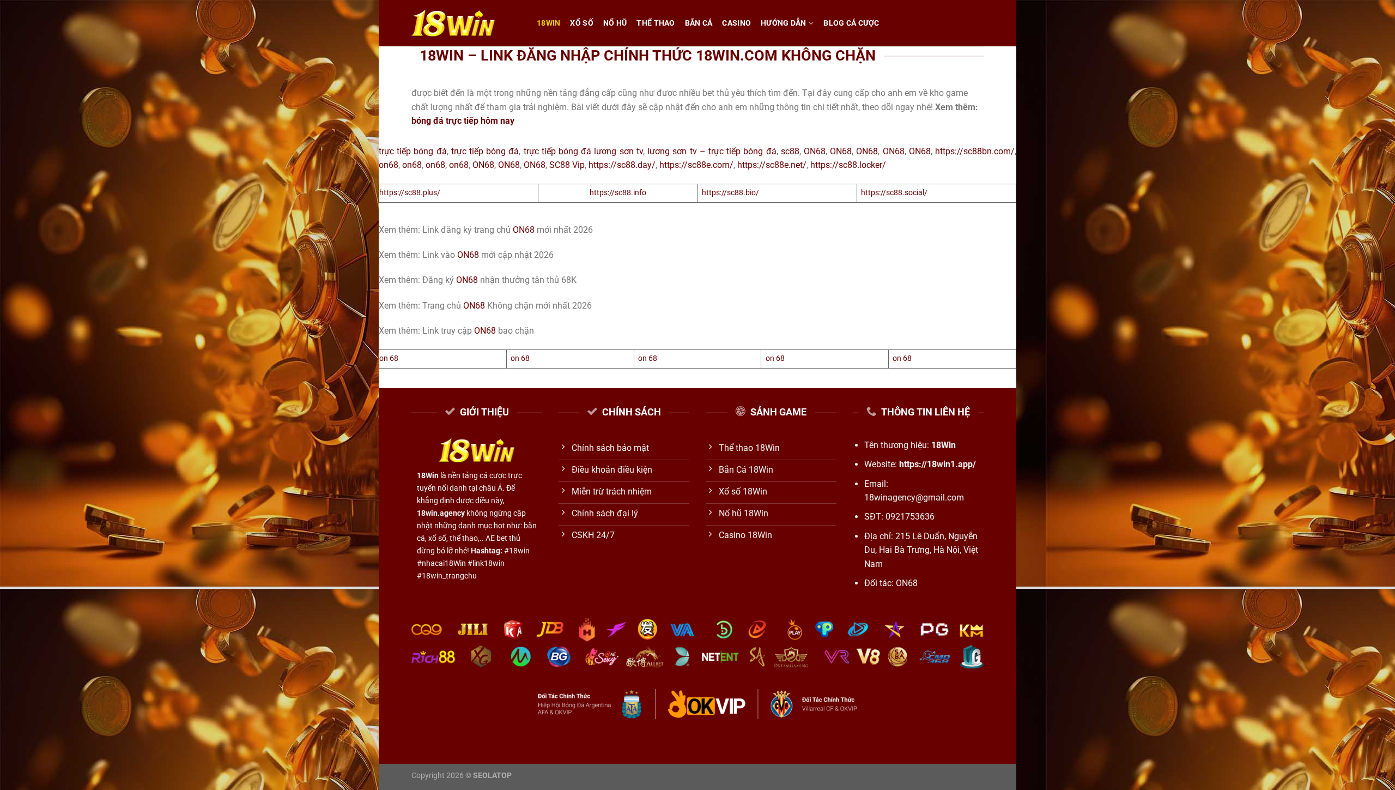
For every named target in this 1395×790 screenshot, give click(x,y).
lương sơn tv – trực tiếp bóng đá (711, 151)
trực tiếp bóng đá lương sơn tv (581, 151)
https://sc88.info (618, 192)
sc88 (790, 151)
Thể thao (655, 23)
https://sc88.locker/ (848, 165)
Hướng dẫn (783, 23)
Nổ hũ (615, 23)
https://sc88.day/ (622, 165)
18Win (548, 23)
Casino (736, 23)
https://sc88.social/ (894, 192)
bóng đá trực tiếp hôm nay (462, 121)
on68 (388, 165)
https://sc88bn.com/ (975, 151)
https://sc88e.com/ (696, 165)
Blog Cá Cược (851, 23)
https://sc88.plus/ (409, 192)
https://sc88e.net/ (771, 165)
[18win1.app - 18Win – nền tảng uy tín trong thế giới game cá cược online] (465, 23)
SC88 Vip (567, 165)
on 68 (388, 358)
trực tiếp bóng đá (413, 151)
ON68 (815, 151)
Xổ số (581, 23)
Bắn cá (699, 23)
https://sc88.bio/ (730, 192)
